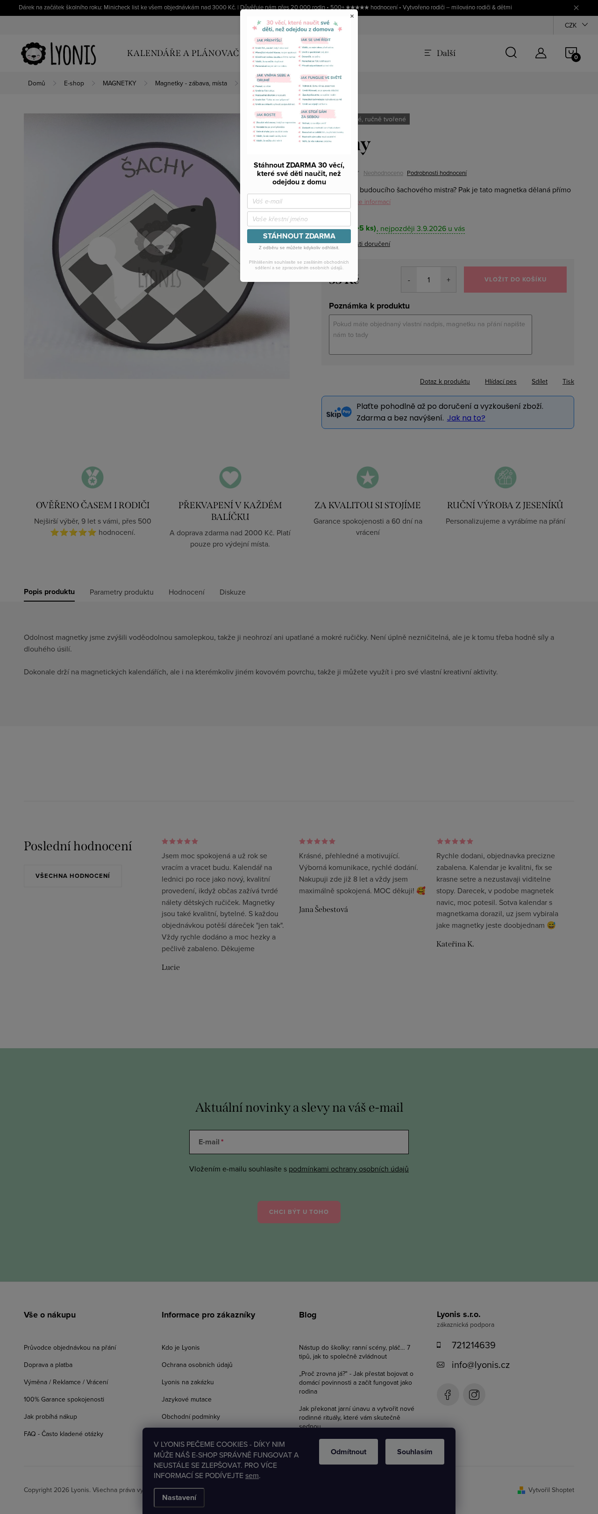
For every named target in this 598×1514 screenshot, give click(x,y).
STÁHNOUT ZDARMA (299, 236)
